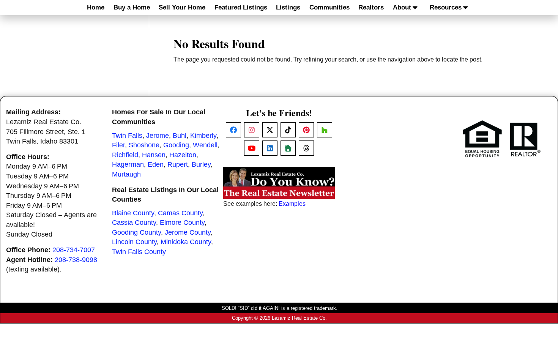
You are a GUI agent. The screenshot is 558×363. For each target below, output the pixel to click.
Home (95, 7)
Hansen (154, 155)
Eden (156, 164)
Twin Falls (127, 135)
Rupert (177, 164)
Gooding (176, 145)
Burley (201, 164)
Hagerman (128, 164)
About (402, 7)
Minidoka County (186, 242)
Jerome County (188, 232)
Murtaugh (126, 174)
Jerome (157, 135)
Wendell (205, 145)
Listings (288, 7)
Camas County (180, 213)
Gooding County (136, 232)
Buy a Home (131, 7)
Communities (329, 7)
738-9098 (82, 260)
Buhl (179, 135)
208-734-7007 (73, 250)
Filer (118, 145)
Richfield (125, 155)
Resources (446, 7)
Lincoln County (134, 242)
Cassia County (134, 222)
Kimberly (203, 135)
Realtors (371, 7)
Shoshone (144, 145)
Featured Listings (240, 7)
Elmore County (182, 222)
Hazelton (182, 155)
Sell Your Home (182, 7)
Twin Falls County (139, 252)
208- (61, 260)
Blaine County (133, 213)
